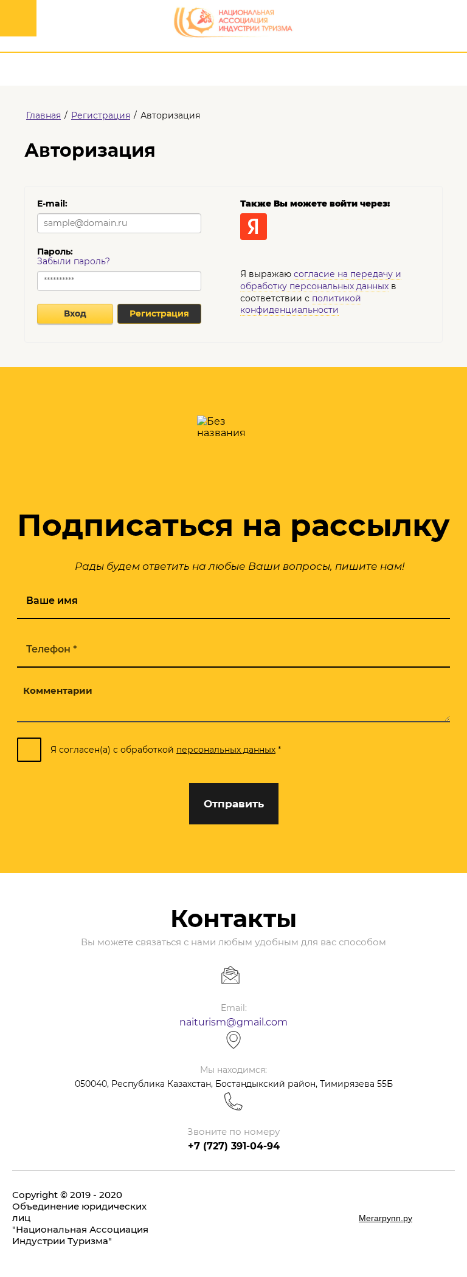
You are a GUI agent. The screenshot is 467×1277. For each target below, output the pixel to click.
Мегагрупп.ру (385, 1218)
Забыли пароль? (73, 261)
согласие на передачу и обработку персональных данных (320, 280)
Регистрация (159, 313)
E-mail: (52, 203)
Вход (75, 313)
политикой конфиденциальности (300, 304)
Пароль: (55, 251)
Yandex (253, 226)
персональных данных (225, 749)
